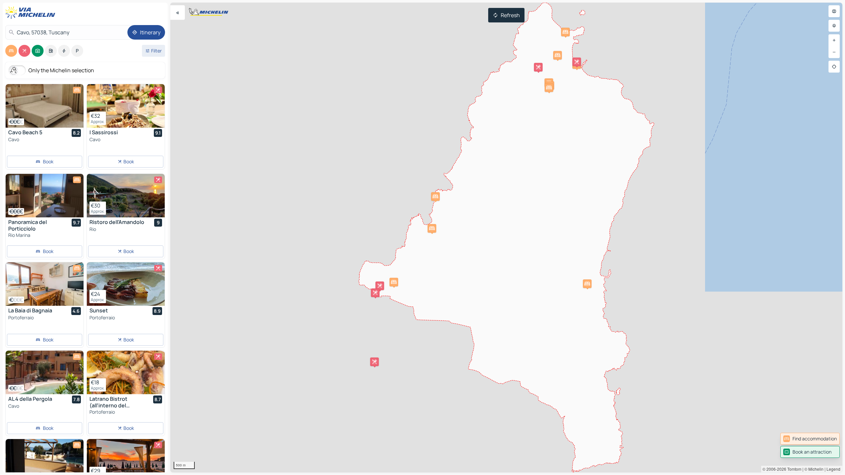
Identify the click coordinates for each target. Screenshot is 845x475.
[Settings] (834, 26)
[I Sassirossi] (126, 106)
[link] (810, 439)
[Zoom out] (834, 52)
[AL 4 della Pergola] (45, 372)
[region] (506, 237)
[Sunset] (126, 284)
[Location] (834, 67)
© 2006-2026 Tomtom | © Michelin (793, 469)
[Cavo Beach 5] (45, 106)
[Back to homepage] (31, 12)
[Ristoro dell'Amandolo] (126, 195)
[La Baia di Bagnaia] (45, 284)
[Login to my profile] (834, 11)
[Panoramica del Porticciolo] (45, 195)
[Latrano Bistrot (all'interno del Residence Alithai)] (126, 372)
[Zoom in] (834, 40)
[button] (576, 61)
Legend (833, 469)
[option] (11, 51)
